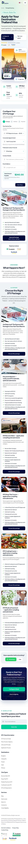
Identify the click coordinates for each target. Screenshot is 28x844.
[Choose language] (20, 2)
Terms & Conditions (5, 827)
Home (2, 8)
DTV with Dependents (6, 788)
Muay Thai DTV (4, 779)
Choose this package (14, 353)
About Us (3, 802)
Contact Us (4, 805)
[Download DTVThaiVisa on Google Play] (6, 834)
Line (20, 659)
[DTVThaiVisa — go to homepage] (4, 3)
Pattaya (3, 767)
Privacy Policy (15, 827)
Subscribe (14, 727)
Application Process (6, 747)
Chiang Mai (3, 758)
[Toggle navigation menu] (25, 2)
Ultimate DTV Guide (5, 744)
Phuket (3, 761)
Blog (2, 796)
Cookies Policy (4, 830)
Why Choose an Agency (7, 741)
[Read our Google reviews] (9, 45)
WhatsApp (12, 659)
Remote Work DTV (5, 776)
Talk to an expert (19, 37)
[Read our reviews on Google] (19, 249)
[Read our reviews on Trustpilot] (10, 249)
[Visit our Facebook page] (13, 45)
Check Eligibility (5, 808)
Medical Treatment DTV (6, 782)
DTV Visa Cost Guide (6, 738)
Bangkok (3, 755)
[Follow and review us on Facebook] (14, 252)
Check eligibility (14, 694)
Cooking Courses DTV (6, 785)
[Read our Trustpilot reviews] (3, 45)
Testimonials (4, 799)
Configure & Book (5, 37)
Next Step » (20, 184)
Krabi (2, 764)
